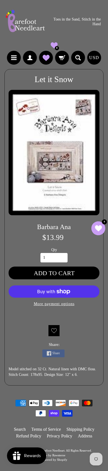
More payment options (54, 304)
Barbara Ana (54, 227)
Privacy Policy (59, 436)
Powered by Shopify (54, 459)
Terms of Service (46, 429)
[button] (54, 45)
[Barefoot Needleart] (25, 21)
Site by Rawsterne (54, 455)
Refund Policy (28, 436)
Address (85, 436)
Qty (54, 250)
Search (20, 429)
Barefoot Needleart (52, 450)
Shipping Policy (80, 429)
